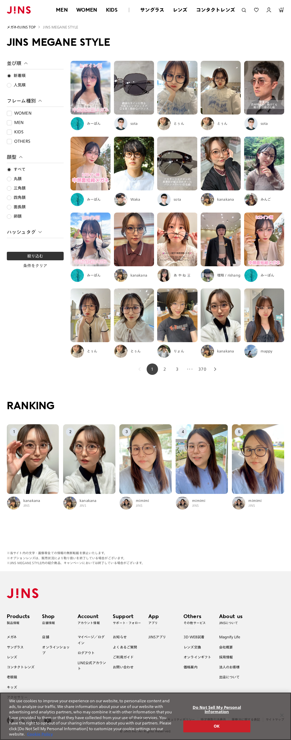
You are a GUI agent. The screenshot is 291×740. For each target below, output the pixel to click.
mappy (267, 351)
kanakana (225, 199)
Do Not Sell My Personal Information (217, 710)
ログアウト (86, 652)
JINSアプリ (157, 637)
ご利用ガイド (123, 657)
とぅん (179, 123)
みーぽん (94, 123)
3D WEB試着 (194, 637)
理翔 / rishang (228, 275)
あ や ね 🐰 (182, 275)
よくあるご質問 (125, 647)
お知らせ (120, 637)
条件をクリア (35, 266)
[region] (145, 716)
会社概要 (226, 647)
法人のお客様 (229, 667)
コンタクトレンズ (215, 9)
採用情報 (226, 657)
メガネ (12, 637)
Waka (135, 199)
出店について (229, 677)
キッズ (12, 687)
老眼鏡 (12, 677)
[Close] (282, 715)
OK (217, 726)
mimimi (142, 500)
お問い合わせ (123, 667)
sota (134, 123)
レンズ (180, 9)
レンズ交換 (192, 647)
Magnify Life (229, 637)
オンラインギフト (197, 657)
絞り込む (35, 256)
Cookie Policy (40, 734)
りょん (179, 351)
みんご (266, 199)
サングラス (152, 9)
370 (202, 369)
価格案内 (191, 667)
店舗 (45, 637)
